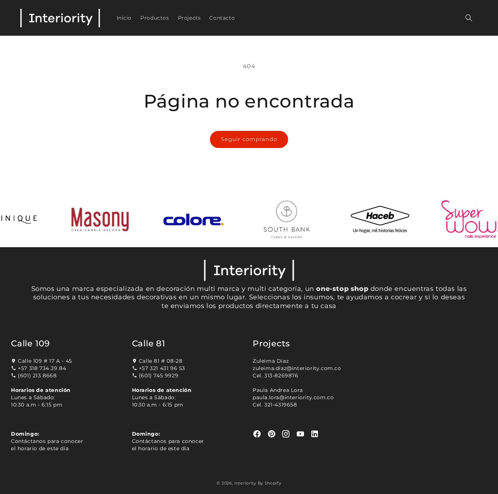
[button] (469, 18)
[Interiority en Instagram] (286, 434)
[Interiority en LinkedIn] (314, 434)
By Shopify (269, 483)
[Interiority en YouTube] (300, 434)
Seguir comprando (249, 139)
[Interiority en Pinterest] (271, 434)
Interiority (245, 483)
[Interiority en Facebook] (257, 434)
